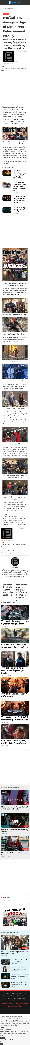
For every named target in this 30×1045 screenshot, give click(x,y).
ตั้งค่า (16, 1025)
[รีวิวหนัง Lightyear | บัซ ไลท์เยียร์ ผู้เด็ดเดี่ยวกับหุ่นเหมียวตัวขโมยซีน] (15, 708)
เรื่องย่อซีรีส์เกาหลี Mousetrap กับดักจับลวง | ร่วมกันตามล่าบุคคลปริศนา (19, 976)
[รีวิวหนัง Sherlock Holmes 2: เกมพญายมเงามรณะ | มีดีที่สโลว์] (15, 612)
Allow (2, 1027)
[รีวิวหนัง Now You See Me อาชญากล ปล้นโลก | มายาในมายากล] (6, 198)
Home (4, 1003)
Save (1, 1044)
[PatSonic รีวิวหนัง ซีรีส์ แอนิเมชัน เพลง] (15, 2)
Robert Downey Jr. (9, 524)
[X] (15, 579)
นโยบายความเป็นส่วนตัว (21, 1003)
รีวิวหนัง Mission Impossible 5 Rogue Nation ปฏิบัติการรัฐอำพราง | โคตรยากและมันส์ (19, 186)
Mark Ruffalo (19, 522)
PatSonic (16, 61)
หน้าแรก (3, 8)
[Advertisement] (15, 90)
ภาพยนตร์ (10, 8)
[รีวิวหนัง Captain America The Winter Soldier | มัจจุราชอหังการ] (15, 635)
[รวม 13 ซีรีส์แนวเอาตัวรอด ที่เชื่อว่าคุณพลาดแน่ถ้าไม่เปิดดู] (5, 962)
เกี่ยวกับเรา (10, 1003)
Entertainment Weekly (15, 520)
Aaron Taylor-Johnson (10, 516)
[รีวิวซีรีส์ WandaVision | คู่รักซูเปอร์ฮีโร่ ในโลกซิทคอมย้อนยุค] (15, 731)
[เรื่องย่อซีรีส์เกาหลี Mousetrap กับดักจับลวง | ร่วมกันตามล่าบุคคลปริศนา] (5, 976)
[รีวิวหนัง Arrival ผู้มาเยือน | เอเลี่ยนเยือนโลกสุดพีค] (6, 210)
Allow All (2, 1038)
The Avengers (22, 524)
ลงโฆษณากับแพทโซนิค (9, 901)
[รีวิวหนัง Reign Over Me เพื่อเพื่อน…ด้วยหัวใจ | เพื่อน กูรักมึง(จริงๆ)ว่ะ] (15, 659)
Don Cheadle (13, 518)
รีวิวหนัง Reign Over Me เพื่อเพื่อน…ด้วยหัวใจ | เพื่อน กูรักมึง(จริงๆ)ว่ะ (12, 670)
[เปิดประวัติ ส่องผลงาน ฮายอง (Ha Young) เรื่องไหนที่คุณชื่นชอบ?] (5, 969)
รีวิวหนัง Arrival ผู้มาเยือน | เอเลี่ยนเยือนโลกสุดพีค (20, 210)
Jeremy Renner (8, 522)
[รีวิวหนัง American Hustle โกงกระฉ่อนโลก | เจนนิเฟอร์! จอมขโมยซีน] (6, 173)
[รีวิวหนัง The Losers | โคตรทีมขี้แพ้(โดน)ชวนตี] (15, 685)
